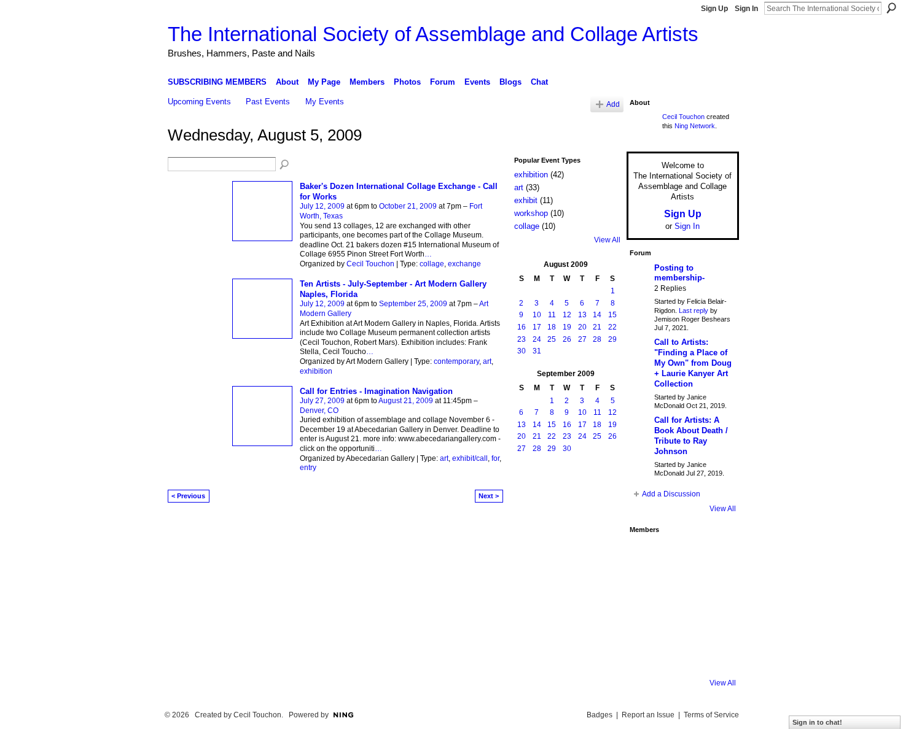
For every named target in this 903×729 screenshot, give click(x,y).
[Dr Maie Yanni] (679, 589)
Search (891, 8)
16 (521, 327)
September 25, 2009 (413, 303)
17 (537, 327)
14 (597, 314)
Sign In (746, 8)
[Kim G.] (646, 589)
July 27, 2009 (322, 400)
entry (308, 467)
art (487, 361)
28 (597, 339)
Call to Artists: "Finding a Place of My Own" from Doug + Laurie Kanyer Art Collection (693, 363)
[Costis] (712, 556)
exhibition (316, 371)
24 (537, 339)
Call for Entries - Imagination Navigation (376, 391)
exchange (464, 264)
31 (537, 351)
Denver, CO (319, 410)
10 (537, 314)
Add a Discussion (671, 494)
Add (613, 104)
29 (612, 339)
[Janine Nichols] (712, 589)
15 (612, 314)
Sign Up (714, 8)
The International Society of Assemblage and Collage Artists (433, 34)
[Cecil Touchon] (712, 655)
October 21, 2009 (408, 206)
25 (551, 339)
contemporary (456, 361)
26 (567, 339)
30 (521, 351)
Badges (599, 715)
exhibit (526, 200)
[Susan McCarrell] (646, 556)
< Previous (188, 496)
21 (597, 327)
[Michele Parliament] (679, 655)
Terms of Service (711, 715)
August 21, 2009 (405, 400)
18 (551, 327)
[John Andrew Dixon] (679, 556)
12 (567, 314)
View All (607, 240)
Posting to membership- (679, 273)
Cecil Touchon (370, 264)
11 (552, 314)
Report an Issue (648, 715)
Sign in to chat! (817, 722)
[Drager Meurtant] (646, 622)
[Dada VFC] (679, 622)
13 (582, 314)
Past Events (268, 101)
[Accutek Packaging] (712, 622)
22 (612, 327)
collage (432, 264)
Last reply (693, 310)
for (495, 458)
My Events (324, 101)
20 (582, 327)
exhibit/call (470, 458)
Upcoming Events (199, 101)
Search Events (285, 165)
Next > (489, 496)
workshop (531, 213)
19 (567, 327)
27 (582, 339)
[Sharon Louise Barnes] (646, 655)
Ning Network (694, 125)
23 (521, 339)
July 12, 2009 (322, 206)
